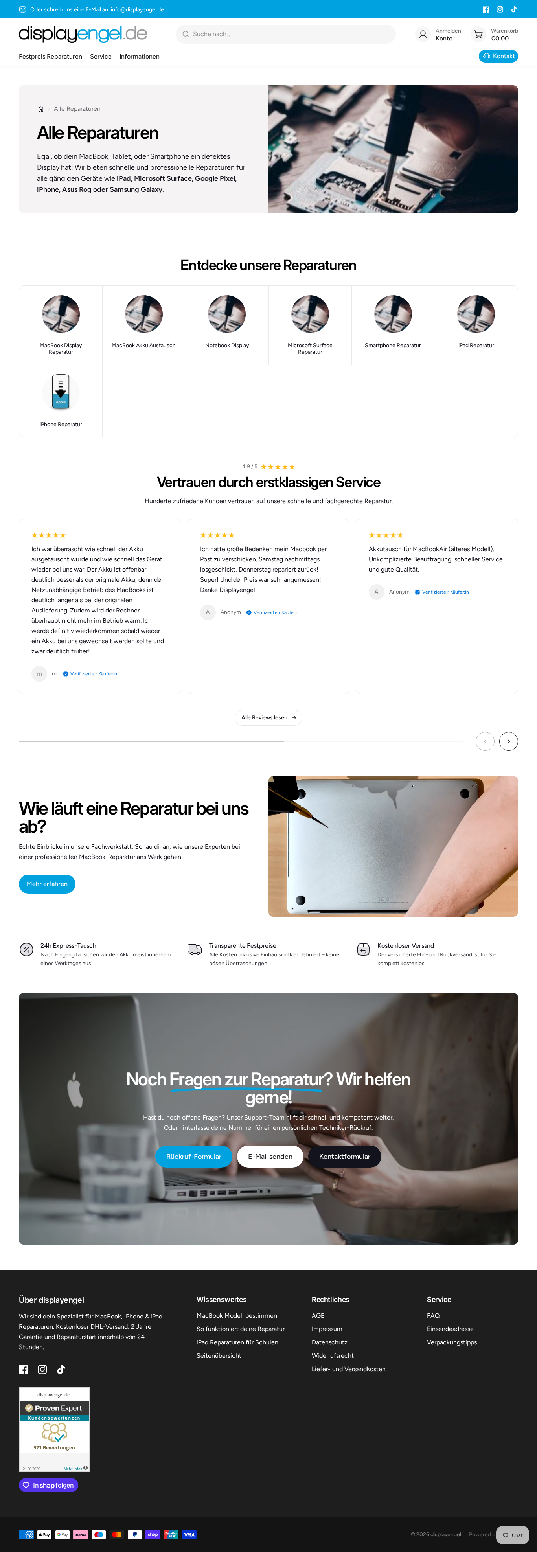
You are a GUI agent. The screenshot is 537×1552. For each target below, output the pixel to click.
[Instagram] (500, 9)
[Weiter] (508, 741)
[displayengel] (83, 34)
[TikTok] (514, 9)
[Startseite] (41, 109)
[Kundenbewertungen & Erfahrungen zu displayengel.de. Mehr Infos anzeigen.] (54, 1429)
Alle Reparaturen (77, 108)
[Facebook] (486, 9)
